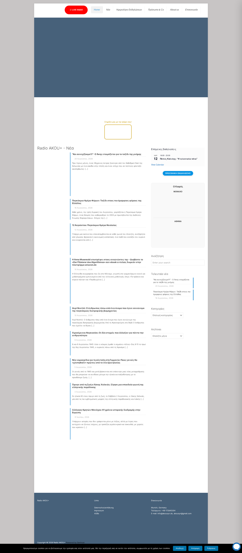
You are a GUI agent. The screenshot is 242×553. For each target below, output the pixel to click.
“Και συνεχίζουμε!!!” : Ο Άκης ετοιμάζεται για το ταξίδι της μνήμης (106, 154)
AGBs (96, 513)
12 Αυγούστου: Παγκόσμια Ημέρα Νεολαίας (94, 225)
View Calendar (157, 164)
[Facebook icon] (195, 542)
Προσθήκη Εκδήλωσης (178, 173)
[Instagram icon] (201, 542)
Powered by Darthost (75, 542)
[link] (178, 124)
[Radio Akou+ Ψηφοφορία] (118, 139)
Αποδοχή (180, 548)
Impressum (99, 510)
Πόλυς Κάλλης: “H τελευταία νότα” (178, 158)
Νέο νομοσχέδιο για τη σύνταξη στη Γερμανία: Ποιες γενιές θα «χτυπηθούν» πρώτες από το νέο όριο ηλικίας (104, 361)
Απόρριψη (195, 548)
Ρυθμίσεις (211, 548)
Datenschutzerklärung (104, 507)
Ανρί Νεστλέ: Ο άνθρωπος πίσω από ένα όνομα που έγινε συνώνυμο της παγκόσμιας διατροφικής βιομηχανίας (108, 309)
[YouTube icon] (198, 542)
